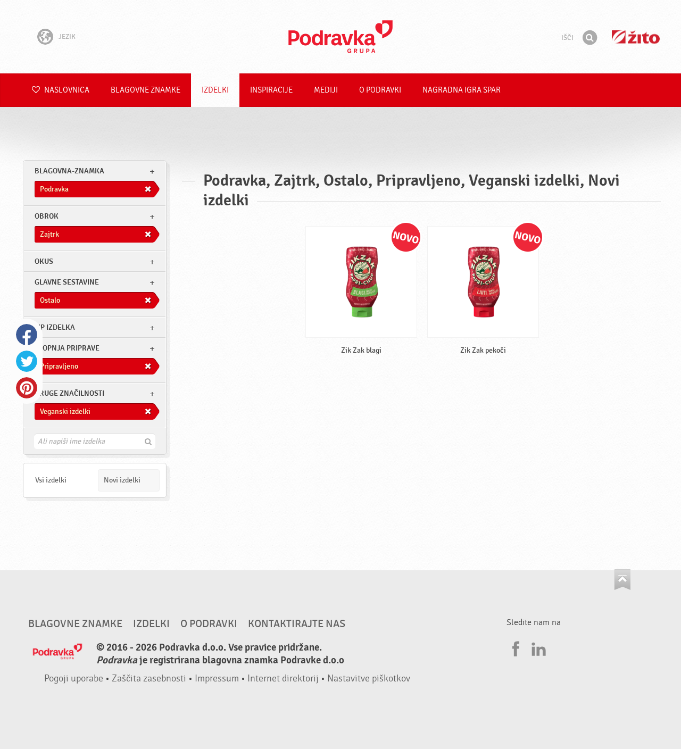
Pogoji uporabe (73, 678)
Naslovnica (66, 90)
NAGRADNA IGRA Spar (461, 90)
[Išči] (589, 37)
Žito (636, 37)
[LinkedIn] (537, 647)
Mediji (326, 90)
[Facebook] (514, 647)
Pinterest (26, 387)
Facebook (26, 334)
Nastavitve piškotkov (368, 678)
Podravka (340, 36)
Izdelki (215, 90)
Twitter (26, 361)
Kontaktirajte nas (296, 624)
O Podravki (380, 90)
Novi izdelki (122, 480)
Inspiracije (271, 90)
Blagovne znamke (145, 90)
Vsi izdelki (51, 480)
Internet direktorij (283, 678)
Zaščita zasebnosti (149, 678)
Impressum (217, 678)
